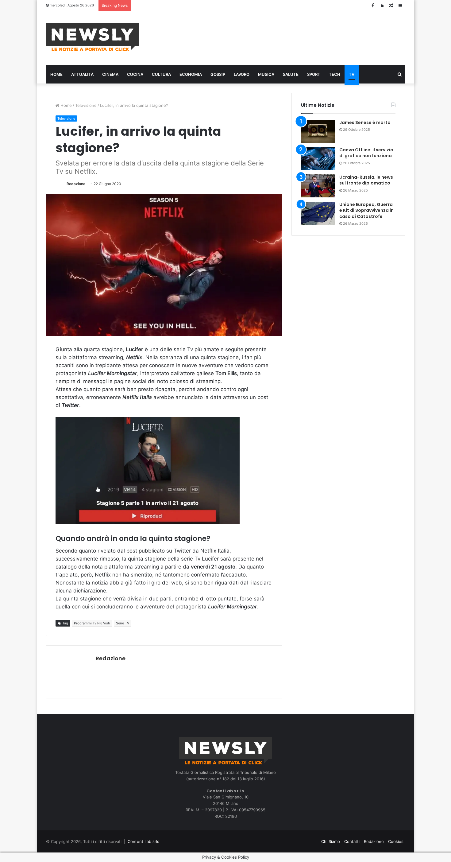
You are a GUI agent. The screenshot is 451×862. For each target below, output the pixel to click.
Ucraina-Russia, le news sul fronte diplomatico (366, 180)
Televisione (86, 105)
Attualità (82, 74)
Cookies (395, 841)
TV (351, 74)
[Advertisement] (287, 37)
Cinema (110, 74)
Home (56, 74)
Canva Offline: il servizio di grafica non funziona (366, 153)
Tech (334, 74)
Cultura (161, 74)
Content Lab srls (143, 841)
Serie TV (122, 623)
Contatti (352, 841)
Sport (313, 74)
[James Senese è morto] (318, 131)
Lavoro (241, 74)
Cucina (135, 74)
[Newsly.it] (92, 37)
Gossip (217, 74)
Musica (266, 74)
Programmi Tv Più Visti (92, 623)
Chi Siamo (330, 841)
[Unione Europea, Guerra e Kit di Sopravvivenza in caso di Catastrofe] (318, 213)
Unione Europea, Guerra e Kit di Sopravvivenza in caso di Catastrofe (366, 210)
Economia (190, 74)
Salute (291, 74)
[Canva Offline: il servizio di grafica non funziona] (318, 158)
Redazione (76, 183)
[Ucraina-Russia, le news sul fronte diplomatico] (318, 185)
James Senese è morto (365, 122)
